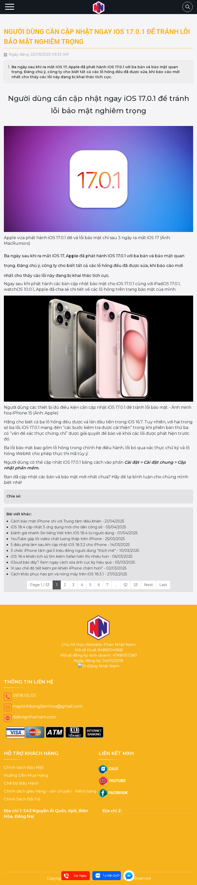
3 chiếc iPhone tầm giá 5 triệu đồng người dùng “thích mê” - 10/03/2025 (75, 555)
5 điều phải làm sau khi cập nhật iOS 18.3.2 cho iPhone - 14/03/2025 (70, 550)
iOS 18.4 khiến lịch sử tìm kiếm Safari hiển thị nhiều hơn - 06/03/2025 (71, 561)
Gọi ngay (80, 875)
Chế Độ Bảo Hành (21, 788)
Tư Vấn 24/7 (111, 875)
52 (125, 590)
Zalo (112, 774)
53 (136, 590)
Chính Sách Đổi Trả (22, 804)
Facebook (117, 798)
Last (163, 590)
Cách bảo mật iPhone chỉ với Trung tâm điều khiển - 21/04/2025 (67, 526)
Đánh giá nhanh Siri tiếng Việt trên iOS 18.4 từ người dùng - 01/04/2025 (74, 538)
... (116, 590)
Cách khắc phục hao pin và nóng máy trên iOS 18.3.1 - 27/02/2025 (69, 579)
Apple (72, 255)
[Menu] (9, 7)
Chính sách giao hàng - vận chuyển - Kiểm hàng (50, 796)
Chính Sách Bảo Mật (24, 772)
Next (148, 590)
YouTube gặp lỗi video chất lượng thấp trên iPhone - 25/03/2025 (68, 544)
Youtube (116, 786)
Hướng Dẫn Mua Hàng (26, 780)
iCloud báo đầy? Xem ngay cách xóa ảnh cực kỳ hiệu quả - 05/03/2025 (73, 567)
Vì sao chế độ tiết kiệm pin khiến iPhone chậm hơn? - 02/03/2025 (68, 573)
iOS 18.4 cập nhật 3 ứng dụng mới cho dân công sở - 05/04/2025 (68, 532)
